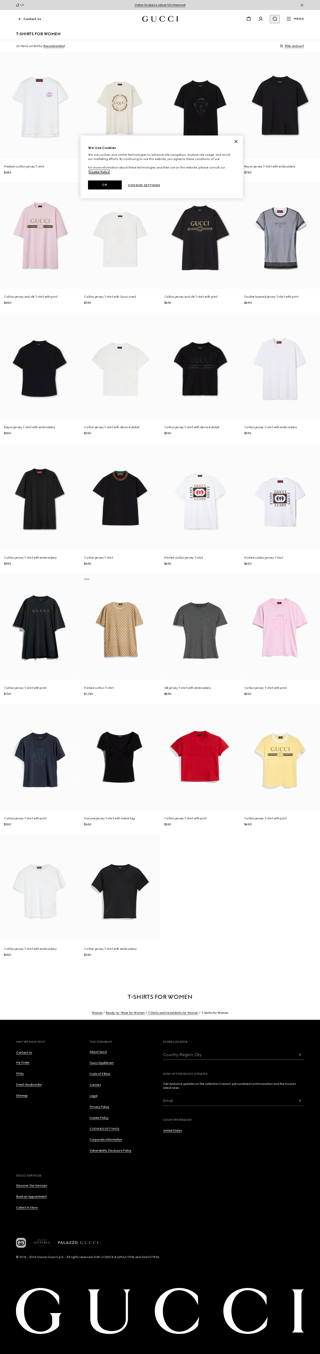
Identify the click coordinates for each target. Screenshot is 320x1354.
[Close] (236, 141)
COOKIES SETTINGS (104, 1129)
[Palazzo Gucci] (78, 1243)
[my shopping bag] (249, 19)
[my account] (261, 19)
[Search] (275, 19)
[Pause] (302, 5)
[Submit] (300, 1055)
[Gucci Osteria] (42, 1242)
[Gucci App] (21, 1243)
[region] (161, 166)
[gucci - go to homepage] (160, 19)
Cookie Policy (99, 172)
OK (104, 184)
